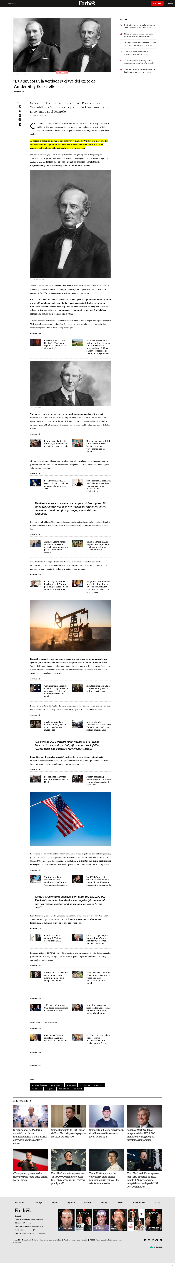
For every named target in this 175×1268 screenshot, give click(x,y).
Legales (85, 1240)
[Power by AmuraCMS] (156, 1247)
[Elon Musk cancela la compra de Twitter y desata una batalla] (35, 937)
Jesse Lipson (18, 91)
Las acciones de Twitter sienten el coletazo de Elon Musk (56, 779)
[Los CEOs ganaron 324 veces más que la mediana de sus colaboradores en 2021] (35, 482)
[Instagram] (153, 1240)
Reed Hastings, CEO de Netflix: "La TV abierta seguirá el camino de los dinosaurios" (55, 344)
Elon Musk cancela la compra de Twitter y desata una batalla (53, 938)
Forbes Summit (139, 1203)
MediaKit (17, 1240)
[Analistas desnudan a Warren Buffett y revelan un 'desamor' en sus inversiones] (35, 724)
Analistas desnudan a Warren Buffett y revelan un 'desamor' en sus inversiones (55, 726)
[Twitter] (20, 111)
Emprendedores (39, 1085)
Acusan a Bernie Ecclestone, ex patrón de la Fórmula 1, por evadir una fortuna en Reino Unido (98, 726)
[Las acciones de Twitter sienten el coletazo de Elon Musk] (35, 778)
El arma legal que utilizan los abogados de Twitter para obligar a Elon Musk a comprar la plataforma (56, 586)
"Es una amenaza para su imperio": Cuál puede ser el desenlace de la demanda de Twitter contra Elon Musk (56, 691)
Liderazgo (38, 1203)
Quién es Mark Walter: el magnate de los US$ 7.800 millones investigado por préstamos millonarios (141, 1135)
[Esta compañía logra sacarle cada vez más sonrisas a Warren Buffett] (35, 1037)
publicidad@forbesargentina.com (32, 1219)
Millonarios (37, 1089)
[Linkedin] (20, 124)
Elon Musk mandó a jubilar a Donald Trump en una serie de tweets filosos (98, 688)
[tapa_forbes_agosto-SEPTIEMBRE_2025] (153, 1220)
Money (55, 1203)
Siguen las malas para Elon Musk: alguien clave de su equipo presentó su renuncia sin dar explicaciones (98, 486)
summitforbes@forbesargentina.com (32, 1226)
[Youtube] (156, 1240)
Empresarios (56, 1085)
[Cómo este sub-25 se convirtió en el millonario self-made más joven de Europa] (106, 1116)
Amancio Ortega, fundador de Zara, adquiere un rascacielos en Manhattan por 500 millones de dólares (56, 547)
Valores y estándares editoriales (51, 1240)
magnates (98, 1085)
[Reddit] (20, 120)
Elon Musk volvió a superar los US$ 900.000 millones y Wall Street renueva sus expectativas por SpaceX (68, 1178)
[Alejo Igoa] (101, 1220)
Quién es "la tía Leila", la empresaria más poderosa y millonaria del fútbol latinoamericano (98, 546)
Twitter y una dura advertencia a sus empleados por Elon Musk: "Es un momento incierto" (56, 881)
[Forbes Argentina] (87, 3)
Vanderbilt (77, 1089)
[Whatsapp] (20, 106)
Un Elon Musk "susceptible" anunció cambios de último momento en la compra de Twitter (56, 977)
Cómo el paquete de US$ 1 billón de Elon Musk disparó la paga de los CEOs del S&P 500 (68, 1133)
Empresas (71, 1085)
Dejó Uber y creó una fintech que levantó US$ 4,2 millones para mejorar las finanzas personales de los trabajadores (139, 26)
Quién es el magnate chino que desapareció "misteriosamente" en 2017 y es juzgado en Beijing (98, 1039)
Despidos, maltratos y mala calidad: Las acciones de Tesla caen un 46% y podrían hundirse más (98, 1009)
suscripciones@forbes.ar (32, 1230)
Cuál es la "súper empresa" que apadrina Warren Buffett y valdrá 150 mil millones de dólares (98, 940)
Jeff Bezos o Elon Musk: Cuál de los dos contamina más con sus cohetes (56, 1008)
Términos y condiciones (72, 1240)
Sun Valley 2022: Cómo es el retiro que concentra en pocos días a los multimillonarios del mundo (98, 978)
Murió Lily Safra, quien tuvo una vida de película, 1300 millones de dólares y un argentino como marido (98, 881)
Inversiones (85, 1085)
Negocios (50, 1089)
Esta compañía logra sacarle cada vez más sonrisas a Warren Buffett (55, 1038)
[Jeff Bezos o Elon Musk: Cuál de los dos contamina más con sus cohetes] (35, 1007)
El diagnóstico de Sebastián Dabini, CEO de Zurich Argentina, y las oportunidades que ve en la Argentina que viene (140, 44)
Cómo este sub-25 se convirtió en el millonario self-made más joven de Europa (106, 1133)
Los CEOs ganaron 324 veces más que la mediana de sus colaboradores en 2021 (56, 485)
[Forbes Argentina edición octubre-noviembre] (136, 1220)
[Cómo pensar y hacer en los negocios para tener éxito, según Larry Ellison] (30, 1160)
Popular (124, 19)
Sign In (170, 3)
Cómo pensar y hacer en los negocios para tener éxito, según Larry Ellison (30, 1176)
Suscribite (157, 3)
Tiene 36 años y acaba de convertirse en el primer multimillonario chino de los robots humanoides (137, 53)
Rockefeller (63, 1089)
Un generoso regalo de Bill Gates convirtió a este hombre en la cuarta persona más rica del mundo (98, 446)
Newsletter (26, 1240)
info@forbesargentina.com (29, 1223)
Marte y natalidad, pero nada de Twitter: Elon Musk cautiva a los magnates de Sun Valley (98, 781)
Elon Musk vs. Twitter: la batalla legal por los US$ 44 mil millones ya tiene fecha (56, 443)
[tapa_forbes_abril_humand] (83, 1220)
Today (157, 1203)
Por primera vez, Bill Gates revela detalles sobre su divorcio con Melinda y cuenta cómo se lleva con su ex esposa (98, 587)
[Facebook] (20, 115)
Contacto (35, 1240)
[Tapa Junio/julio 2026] (66, 1220)
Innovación (20, 1203)
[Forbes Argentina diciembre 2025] (118, 1220)
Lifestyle (87, 1203)
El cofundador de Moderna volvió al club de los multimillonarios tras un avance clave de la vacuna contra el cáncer (30, 1137)
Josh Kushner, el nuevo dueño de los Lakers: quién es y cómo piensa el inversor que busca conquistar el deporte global (139, 70)
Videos (120, 1203)
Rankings (104, 1203)
